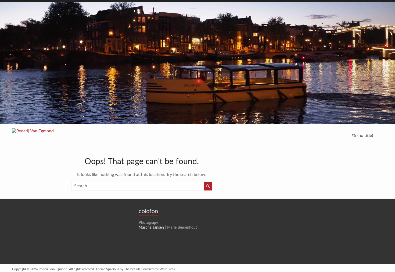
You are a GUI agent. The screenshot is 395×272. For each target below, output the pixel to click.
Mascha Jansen (151, 227)
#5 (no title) (362, 135)
